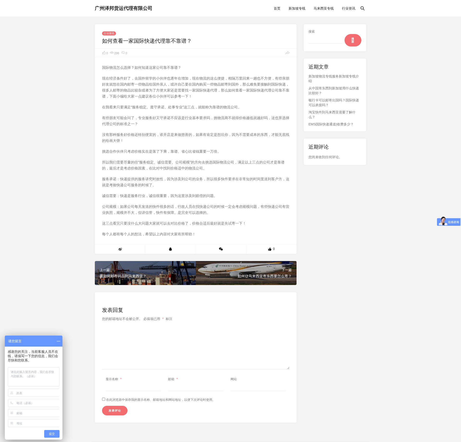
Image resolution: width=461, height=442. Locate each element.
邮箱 (173, 379)
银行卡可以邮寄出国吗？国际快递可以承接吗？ (334, 102)
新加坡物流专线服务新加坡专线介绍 (334, 78)
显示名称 (113, 379)
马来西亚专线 (324, 8)
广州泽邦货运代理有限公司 (123, 8)
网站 (233, 379)
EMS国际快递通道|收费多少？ (331, 124)
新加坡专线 (297, 8)
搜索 (312, 31)
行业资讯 (348, 8)
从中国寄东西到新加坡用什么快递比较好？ (334, 90)
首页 (277, 8)
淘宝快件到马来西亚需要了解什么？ (332, 114)
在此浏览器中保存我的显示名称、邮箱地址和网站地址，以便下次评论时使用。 (160, 399)
